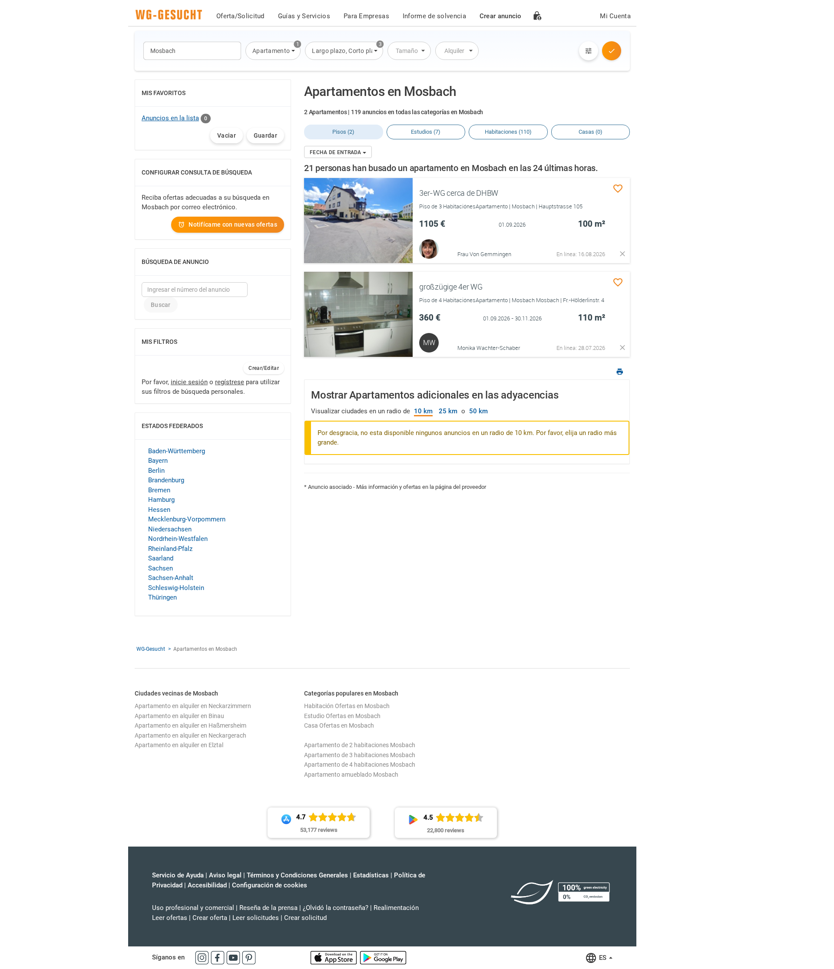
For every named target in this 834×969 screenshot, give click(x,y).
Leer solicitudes (255, 918)
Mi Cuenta (615, 16)
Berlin (156, 471)
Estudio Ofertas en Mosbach (342, 715)
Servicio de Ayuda (178, 875)
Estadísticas (371, 875)
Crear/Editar (263, 368)
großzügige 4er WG (451, 286)
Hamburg (161, 500)
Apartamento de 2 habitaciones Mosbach (359, 745)
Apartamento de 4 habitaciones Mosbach (359, 764)
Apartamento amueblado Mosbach (351, 774)
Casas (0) (590, 132)
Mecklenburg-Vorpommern (186, 519)
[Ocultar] (622, 254)
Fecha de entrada (336, 152)
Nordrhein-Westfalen (178, 539)
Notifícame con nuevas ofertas (233, 224)
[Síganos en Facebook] (218, 957)
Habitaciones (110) (508, 132)
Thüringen (162, 597)
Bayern (158, 461)
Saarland (160, 558)
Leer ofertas (169, 918)
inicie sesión (189, 382)
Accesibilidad (207, 885)
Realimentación (396, 908)
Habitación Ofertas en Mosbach (347, 705)
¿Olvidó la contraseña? (335, 908)
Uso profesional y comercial (193, 908)
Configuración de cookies (269, 885)
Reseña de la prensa (268, 908)
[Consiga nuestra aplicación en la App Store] (334, 957)
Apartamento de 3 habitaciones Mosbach (359, 754)
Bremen (159, 490)
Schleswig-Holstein (176, 588)
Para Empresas (366, 16)
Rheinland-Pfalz (170, 549)
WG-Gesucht (150, 649)
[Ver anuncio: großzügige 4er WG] (358, 314)
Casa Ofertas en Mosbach (339, 725)
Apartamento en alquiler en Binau (179, 715)
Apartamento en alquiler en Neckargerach (190, 735)
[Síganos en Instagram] (203, 957)
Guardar (265, 135)
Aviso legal (225, 875)
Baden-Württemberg (176, 451)
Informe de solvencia (434, 16)
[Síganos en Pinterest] (249, 957)
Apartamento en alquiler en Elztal (179, 745)
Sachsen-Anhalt (170, 578)
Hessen (159, 510)
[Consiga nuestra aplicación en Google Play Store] (383, 957)
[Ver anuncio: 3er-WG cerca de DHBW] (358, 220)
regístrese (229, 382)
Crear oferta (209, 918)
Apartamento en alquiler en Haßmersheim (190, 725)
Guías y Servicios (304, 16)
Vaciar (226, 135)
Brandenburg (166, 480)
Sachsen (160, 568)
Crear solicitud (305, 918)
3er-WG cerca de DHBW (458, 193)
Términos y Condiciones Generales (297, 875)
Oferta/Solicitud (240, 16)
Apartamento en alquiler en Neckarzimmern (193, 705)
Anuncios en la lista (170, 118)
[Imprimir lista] (620, 373)
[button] (273, 51)
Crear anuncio (501, 16)
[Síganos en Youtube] (234, 957)
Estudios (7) (425, 132)
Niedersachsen (170, 529)
